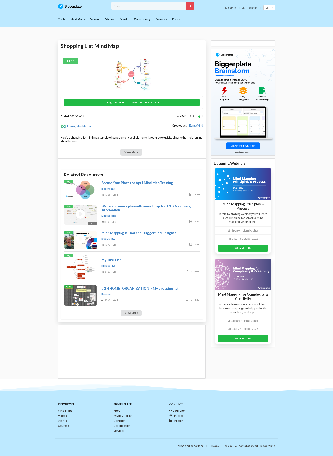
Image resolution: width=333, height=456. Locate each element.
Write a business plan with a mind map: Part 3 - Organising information (146, 208)
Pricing (176, 19)
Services (161, 19)
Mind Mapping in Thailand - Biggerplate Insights (138, 233)
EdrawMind (196, 125)
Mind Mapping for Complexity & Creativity (243, 296)
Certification (122, 426)
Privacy (214, 446)
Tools (61, 19)
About (118, 411)
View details (243, 248)
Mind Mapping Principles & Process (243, 206)
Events (124, 19)
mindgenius (108, 265)
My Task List (111, 260)
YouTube (179, 411)
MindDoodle (108, 215)
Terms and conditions (190, 446)
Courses (63, 426)
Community (142, 19)
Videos (94, 19)
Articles (109, 19)
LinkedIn (178, 421)
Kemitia (106, 294)
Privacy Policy (123, 416)
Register (252, 7)
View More (131, 152)
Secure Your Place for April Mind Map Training (137, 183)
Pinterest (178, 416)
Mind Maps (78, 19)
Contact (119, 421)
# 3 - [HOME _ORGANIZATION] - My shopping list (140, 288)
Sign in (232, 7)
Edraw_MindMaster (79, 126)
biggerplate (108, 188)
